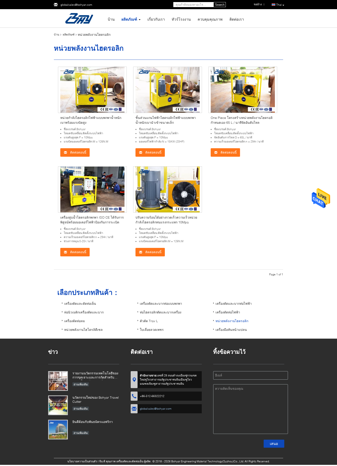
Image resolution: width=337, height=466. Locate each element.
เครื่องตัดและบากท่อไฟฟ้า (233, 303)
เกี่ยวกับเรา (156, 19)
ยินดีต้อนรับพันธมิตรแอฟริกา (92, 422)
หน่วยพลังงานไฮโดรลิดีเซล (83, 330)
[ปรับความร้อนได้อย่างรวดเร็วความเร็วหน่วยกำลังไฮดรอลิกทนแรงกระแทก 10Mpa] (167, 189)
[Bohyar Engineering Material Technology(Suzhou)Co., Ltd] (79, 18)
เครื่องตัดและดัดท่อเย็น (80, 303)
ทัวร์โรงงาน (181, 19)
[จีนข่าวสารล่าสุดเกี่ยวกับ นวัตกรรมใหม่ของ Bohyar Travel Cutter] (58, 405)
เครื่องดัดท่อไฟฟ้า (227, 312)
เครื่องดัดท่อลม (74, 321)
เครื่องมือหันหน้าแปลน (231, 330)
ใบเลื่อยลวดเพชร (152, 330)
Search (219, 4)
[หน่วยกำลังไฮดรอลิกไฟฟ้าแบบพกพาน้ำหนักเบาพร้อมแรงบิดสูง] (92, 89)
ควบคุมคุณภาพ (210, 19)
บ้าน (111, 19)
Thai (279, 4)
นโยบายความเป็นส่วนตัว (82, 461)
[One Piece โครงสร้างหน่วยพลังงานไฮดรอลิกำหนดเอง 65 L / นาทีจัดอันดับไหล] (243, 89)
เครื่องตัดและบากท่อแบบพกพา (161, 303)
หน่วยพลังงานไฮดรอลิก (231, 321)
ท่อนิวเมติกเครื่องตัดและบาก (84, 312)
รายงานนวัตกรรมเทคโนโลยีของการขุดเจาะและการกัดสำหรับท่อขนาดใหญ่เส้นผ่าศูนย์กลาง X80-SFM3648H (95, 375)
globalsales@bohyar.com (76, 4)
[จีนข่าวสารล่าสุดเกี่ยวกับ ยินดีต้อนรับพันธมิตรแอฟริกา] (58, 429)
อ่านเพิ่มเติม (81, 384)
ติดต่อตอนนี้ (77, 152)
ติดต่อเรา (236, 19)
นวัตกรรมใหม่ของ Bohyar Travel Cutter (95, 399)
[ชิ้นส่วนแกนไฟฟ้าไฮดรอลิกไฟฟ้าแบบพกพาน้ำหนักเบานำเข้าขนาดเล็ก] (167, 89)
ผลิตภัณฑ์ (129, 19)
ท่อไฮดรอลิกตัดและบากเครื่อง (160, 312)
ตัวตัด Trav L (149, 321)
